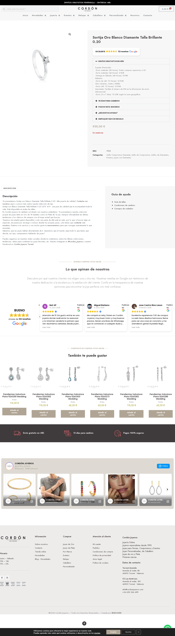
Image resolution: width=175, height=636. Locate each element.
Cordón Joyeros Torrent (23, 244)
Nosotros (135, 15)
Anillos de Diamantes (159, 155)
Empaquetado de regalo (110, 119)
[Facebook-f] (2, 578)
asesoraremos (53, 225)
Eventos (68, 15)
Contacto (147, 15)
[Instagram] (7, 578)
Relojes (82, 15)
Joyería (53, 15)
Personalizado (116, 15)
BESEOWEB (116, 613)
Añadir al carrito (14, 411)
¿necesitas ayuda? (107, 113)
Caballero (98, 15)
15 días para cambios (109, 101)
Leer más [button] (46, 327)
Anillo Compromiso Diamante (118, 155)
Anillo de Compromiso (140, 155)
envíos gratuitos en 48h (111, 61)
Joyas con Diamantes (122, 157)
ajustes (97, 633)
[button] (70, 34)
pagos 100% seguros (109, 107)
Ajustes (128, 632)
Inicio (25, 15)
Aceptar (113, 632)
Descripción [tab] (9, 188)
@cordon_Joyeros (75, 241)
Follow (165, 466)
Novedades (37, 15)
